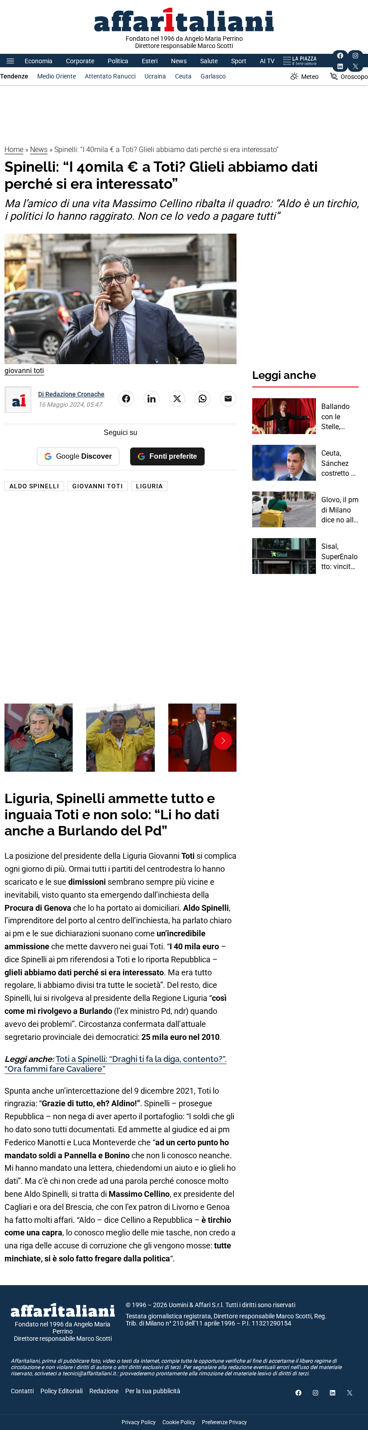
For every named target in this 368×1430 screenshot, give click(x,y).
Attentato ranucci (110, 76)
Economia (39, 61)
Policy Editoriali (61, 1391)
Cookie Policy (178, 1422)
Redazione (103, 1391)
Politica (118, 61)
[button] (223, 741)
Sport (238, 61)
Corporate (80, 61)
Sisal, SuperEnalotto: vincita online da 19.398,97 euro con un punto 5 (340, 557)
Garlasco (213, 76)
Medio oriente (56, 76)
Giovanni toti (97, 486)
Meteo (310, 76)
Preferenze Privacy (224, 1422)
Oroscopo (354, 76)
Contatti (22, 1391)
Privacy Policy (139, 1422)
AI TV (267, 61)
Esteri (150, 61)
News (179, 61)
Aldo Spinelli (34, 486)
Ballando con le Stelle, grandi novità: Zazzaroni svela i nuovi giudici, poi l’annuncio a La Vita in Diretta (339, 417)
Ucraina (155, 76)
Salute (209, 61)
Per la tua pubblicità (152, 1391)
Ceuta (183, 76)
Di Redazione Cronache (71, 394)
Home (13, 149)
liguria (149, 486)
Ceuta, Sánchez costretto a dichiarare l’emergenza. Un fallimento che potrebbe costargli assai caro (338, 463)
